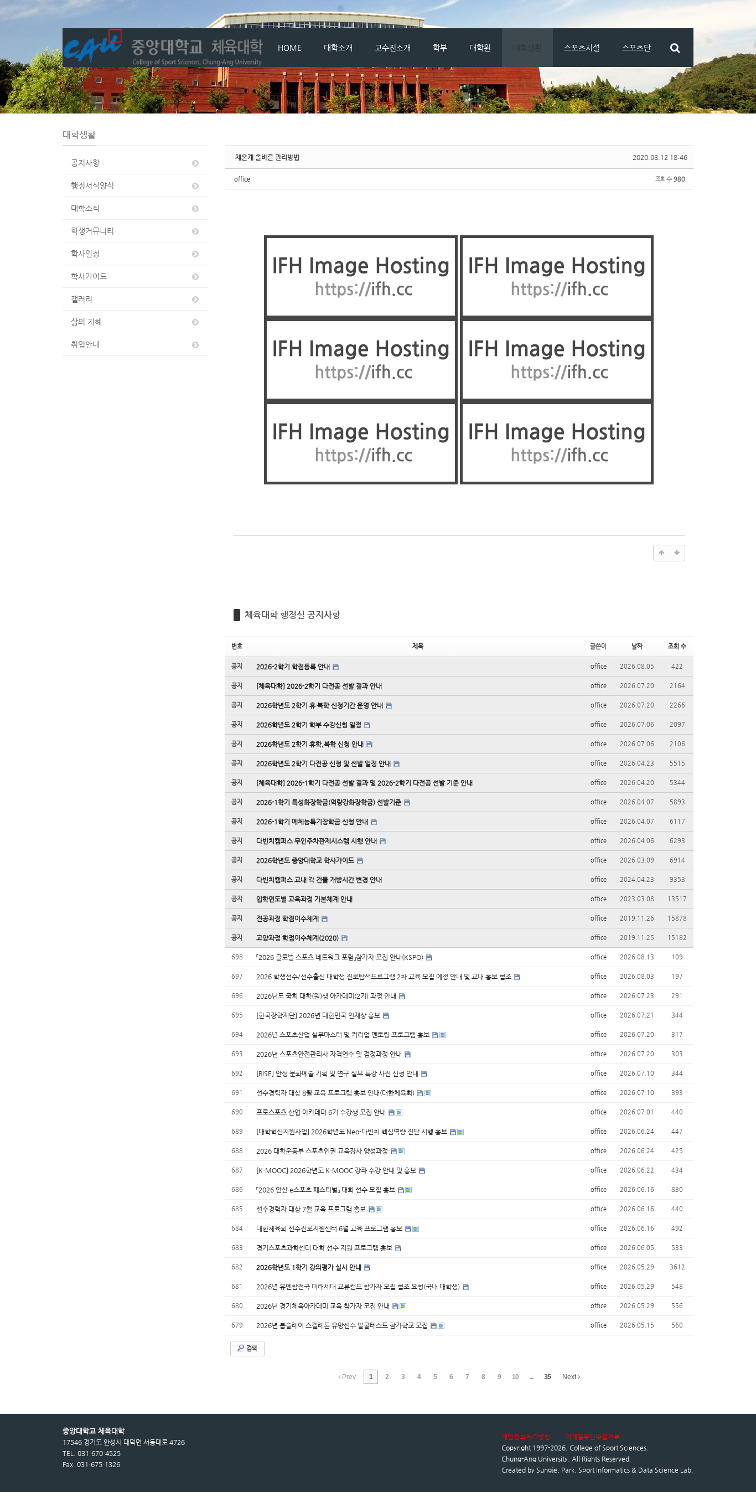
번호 (236, 646)
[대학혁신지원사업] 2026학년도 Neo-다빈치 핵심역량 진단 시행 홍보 (352, 1131)
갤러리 (81, 299)
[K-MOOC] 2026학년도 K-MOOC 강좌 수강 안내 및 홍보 (337, 1170)
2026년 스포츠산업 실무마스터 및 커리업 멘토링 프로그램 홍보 (343, 1035)
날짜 (637, 646)
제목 (417, 646)
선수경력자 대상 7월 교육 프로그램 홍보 (311, 1209)
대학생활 (527, 47)
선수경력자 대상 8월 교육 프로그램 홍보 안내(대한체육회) (336, 1093)
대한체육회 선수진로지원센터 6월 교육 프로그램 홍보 (330, 1228)
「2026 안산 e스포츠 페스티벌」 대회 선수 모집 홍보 (326, 1190)
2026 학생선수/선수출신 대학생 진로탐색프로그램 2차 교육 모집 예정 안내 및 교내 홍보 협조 (384, 976)
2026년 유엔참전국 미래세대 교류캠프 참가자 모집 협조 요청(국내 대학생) (359, 1286)
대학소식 (85, 208)
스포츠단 (636, 47)
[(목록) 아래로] (677, 553)
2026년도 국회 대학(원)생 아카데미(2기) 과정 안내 (327, 996)
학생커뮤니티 (92, 230)
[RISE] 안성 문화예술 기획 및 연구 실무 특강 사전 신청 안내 (338, 1073)
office (242, 179)
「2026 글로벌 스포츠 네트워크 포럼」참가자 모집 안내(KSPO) (340, 957)
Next (570, 1377)
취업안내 (85, 344)
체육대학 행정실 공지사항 (292, 615)
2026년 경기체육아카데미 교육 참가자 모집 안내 (323, 1306)
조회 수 (677, 646)
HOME (290, 47)
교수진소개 (393, 47)
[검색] (675, 47)
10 (515, 1377)
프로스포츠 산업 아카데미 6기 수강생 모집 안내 (321, 1112)
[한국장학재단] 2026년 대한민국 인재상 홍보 (319, 1015)
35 (547, 1377)
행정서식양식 (92, 185)
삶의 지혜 (86, 321)
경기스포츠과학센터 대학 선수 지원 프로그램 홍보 (325, 1248)
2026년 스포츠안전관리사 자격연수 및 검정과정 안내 (329, 1054)
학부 (440, 47)
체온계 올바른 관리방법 (267, 157)
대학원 (480, 47)
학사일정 (85, 253)
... (531, 1377)
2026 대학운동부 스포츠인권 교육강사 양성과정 (323, 1151)
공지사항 (85, 162)
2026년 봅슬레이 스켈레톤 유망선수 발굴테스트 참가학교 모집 (342, 1325)
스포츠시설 (582, 47)
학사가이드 (89, 276)
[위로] (661, 553)
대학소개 (338, 47)
